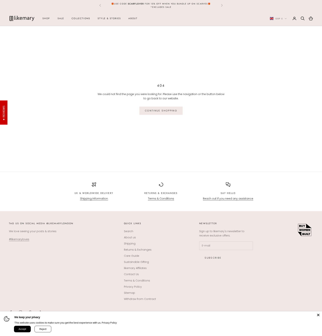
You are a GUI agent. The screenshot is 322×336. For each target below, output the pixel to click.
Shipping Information (94, 198)
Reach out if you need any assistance (228, 198)
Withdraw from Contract (140, 299)
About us (130, 237)
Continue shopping (161, 110)
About (133, 18)
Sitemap (129, 293)
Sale (61, 18)
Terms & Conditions (161, 198)
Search (128, 231)
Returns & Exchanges (161, 193)
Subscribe (213, 258)
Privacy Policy (133, 287)
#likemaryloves (19, 239)
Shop (46, 18)
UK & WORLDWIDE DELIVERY (94, 193)
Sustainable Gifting (136, 262)
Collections (81, 18)
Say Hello (228, 193)
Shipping (129, 243)
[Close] (318, 315)
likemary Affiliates (135, 268)
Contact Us (131, 274)
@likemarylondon (59, 223)
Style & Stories (109, 18)
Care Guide (131, 256)
